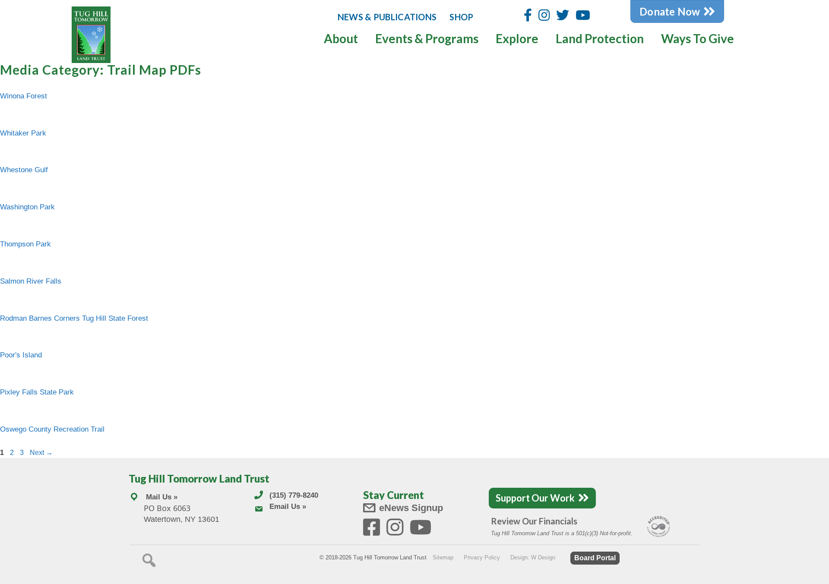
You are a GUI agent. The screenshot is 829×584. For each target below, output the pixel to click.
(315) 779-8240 (293, 495)
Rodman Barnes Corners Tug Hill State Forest (74, 318)
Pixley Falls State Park (37, 392)
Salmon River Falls (30, 281)
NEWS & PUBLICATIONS (387, 17)
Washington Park (27, 207)
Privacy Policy (482, 557)
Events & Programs (426, 38)
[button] (149, 560)
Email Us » (287, 506)
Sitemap (443, 557)
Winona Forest (23, 96)
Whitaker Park (23, 133)
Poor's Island (21, 355)
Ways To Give (697, 38)
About (341, 38)
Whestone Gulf (24, 170)
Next (41, 452)
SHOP (461, 17)
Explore (517, 38)
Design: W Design (532, 557)
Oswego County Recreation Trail (52, 429)
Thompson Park (25, 244)
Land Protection (600, 38)
